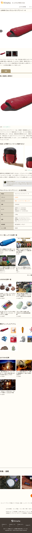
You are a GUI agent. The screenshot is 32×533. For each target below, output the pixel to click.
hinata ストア (4, 525)
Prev (1, 31)
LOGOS (16, 197)
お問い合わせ (22, 511)
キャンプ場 (22, 508)
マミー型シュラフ (26, 200)
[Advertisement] (16, 412)
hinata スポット (20, 525)
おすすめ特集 (22, 6)
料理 (26, 508)
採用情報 (25, 513)
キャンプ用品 (15, 508)
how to (30, 508)
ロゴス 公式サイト (6, 126)
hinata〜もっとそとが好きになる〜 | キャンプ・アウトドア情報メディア (16, 521)
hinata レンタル (12, 525)
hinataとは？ (9, 511)
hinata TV (28, 525)
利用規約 (8, 513)
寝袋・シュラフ (18, 200)
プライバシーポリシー (16, 513)
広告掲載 (15, 511)
